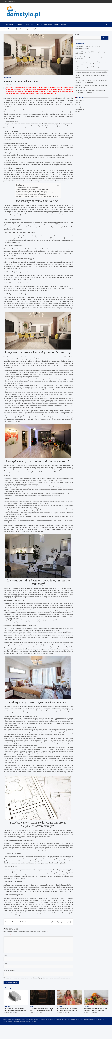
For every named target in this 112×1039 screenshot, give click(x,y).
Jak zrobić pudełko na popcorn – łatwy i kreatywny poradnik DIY (67, 1009)
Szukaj (77, 34)
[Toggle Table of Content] (57, 185)
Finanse (27, 24)
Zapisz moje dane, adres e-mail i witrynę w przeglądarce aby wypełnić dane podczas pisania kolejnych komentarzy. (38, 978)
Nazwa (6, 955)
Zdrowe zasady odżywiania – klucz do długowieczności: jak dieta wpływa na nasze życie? (95, 1010)
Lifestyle (39, 24)
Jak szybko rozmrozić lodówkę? (17, 922)
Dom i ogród (19, 24)
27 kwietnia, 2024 (8, 84)
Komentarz (7, 935)
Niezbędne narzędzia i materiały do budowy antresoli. (31, 191)
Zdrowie (56, 24)
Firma (32, 24)
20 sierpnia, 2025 (8, 1012)
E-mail (6, 963)
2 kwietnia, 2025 (88, 1012)
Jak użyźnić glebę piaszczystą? (59, 922)
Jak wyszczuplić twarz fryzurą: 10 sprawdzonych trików (91, 72)
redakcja (41, 1012)
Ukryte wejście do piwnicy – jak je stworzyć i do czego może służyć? (41, 1009)
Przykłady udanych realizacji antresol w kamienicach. (31, 194)
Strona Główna (9, 24)
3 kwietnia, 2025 (34, 1012)
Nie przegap (8, 988)
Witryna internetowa (9, 970)
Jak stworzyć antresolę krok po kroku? (27, 187)
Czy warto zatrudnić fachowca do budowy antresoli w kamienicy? (35, 193)
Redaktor (15, 1012)
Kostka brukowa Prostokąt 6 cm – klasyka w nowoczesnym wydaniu (15, 1009)
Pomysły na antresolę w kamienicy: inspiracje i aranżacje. (33, 189)
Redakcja (63, 24)
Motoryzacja (48, 24)
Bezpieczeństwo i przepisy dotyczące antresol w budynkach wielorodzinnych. (38, 196)
